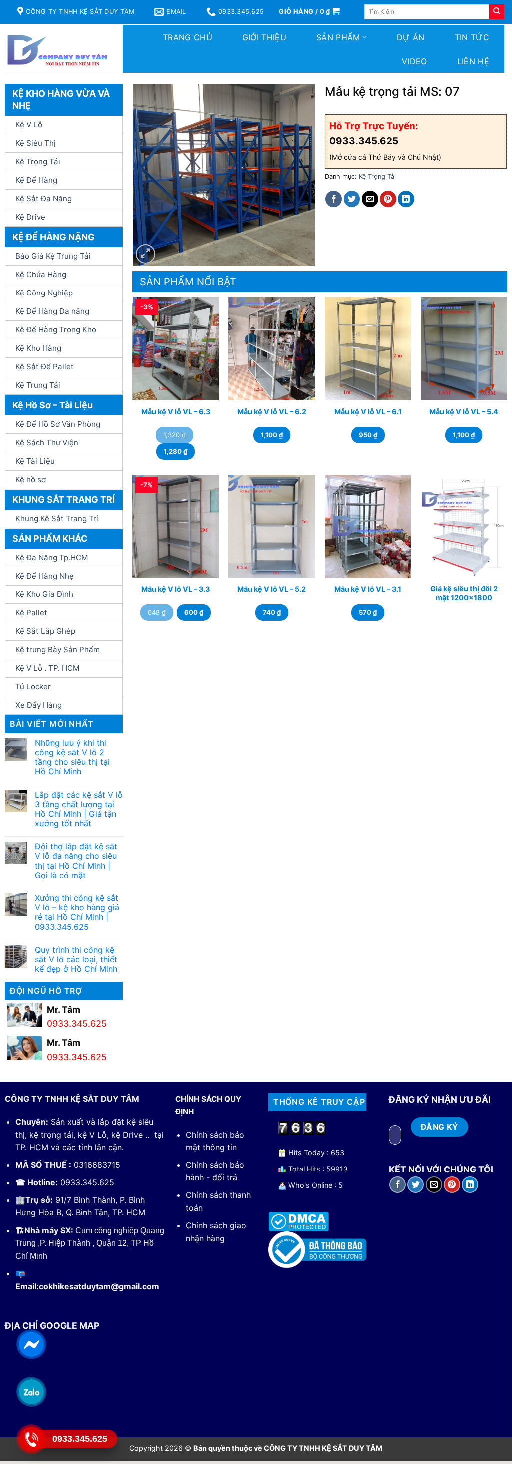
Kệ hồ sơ (30, 479)
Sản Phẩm (338, 37)
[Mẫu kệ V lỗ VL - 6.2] (271, 348)
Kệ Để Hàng (36, 180)
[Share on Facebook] (333, 199)
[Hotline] (31, 1438)
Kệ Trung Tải (37, 385)
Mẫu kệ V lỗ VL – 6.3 (175, 411)
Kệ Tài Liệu (35, 461)
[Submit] (496, 11)
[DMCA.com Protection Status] (298, 1221)
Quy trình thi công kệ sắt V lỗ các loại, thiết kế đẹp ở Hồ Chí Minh (76, 959)
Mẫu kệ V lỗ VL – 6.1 (368, 411)
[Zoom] (145, 254)
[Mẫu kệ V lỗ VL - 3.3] (175, 526)
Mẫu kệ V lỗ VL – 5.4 (463, 411)
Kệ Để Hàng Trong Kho (55, 329)
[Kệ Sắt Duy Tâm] (57, 48)
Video (414, 61)
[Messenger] (31, 1343)
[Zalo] (31, 1391)
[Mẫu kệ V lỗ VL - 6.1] (368, 348)
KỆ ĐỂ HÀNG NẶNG (53, 237)
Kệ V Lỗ (28, 124)
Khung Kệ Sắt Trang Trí (56, 518)
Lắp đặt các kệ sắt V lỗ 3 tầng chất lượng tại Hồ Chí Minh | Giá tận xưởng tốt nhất (79, 809)
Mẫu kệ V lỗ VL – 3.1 (367, 589)
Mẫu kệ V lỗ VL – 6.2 (271, 411)
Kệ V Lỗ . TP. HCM (47, 668)
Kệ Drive (30, 217)
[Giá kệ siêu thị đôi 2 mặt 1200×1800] (464, 526)
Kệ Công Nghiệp (44, 292)
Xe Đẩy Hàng (38, 705)
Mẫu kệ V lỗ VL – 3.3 (175, 589)
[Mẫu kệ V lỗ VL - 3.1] (368, 526)
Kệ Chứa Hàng (40, 274)
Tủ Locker (33, 686)
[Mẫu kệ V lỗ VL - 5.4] (464, 348)
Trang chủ (187, 37)
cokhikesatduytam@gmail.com (99, 1286)
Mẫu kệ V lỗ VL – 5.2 (271, 589)
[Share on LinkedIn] (406, 199)
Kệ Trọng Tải (37, 161)
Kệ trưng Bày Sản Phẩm (57, 649)
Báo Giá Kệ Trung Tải (53, 256)
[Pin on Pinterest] (388, 199)
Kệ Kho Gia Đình (44, 594)
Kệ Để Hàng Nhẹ (44, 576)
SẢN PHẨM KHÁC (50, 538)
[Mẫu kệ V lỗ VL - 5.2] (271, 526)
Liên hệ (473, 61)
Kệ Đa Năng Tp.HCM (51, 557)
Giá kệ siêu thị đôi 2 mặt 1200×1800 (464, 593)
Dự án (411, 37)
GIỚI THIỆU (264, 37)
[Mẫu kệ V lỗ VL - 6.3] (175, 348)
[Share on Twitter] (352, 199)
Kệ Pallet (31, 612)
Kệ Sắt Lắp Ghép (45, 631)
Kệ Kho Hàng (38, 348)
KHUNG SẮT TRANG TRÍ (63, 499)
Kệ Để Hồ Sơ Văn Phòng (57, 424)
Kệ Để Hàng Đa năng (52, 311)
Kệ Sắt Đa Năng (43, 198)
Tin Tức (472, 37)
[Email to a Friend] (370, 199)
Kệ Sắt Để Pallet (44, 366)
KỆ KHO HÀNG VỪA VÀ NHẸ (61, 99)
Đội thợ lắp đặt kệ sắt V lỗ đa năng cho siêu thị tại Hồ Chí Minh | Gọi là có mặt (76, 861)
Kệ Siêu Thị (35, 143)
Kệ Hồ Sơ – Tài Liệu (52, 405)
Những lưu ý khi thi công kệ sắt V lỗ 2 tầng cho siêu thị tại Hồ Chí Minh (72, 757)
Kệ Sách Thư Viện (46, 442)
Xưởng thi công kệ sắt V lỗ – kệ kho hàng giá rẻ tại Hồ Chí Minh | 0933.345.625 (77, 912)
